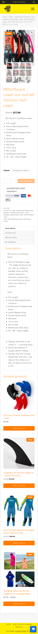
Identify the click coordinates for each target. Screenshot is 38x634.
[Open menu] (32, 8)
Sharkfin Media (20, 631)
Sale (13, 210)
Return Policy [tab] (11, 237)
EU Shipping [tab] (10, 242)
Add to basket (26, 181)
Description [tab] (10, 228)
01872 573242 (19, 2)
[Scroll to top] (33, 626)
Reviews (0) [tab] (10, 233)
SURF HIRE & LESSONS (22, 624)
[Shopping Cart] (3, 2)
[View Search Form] (34, 2)
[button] (32, 32)
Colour (6, 170)
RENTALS (19, 627)
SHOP (8, 624)
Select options (19, 428)
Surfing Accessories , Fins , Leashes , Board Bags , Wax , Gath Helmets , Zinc (18, 215)
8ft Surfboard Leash (15, 219)
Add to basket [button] (19, 485)
